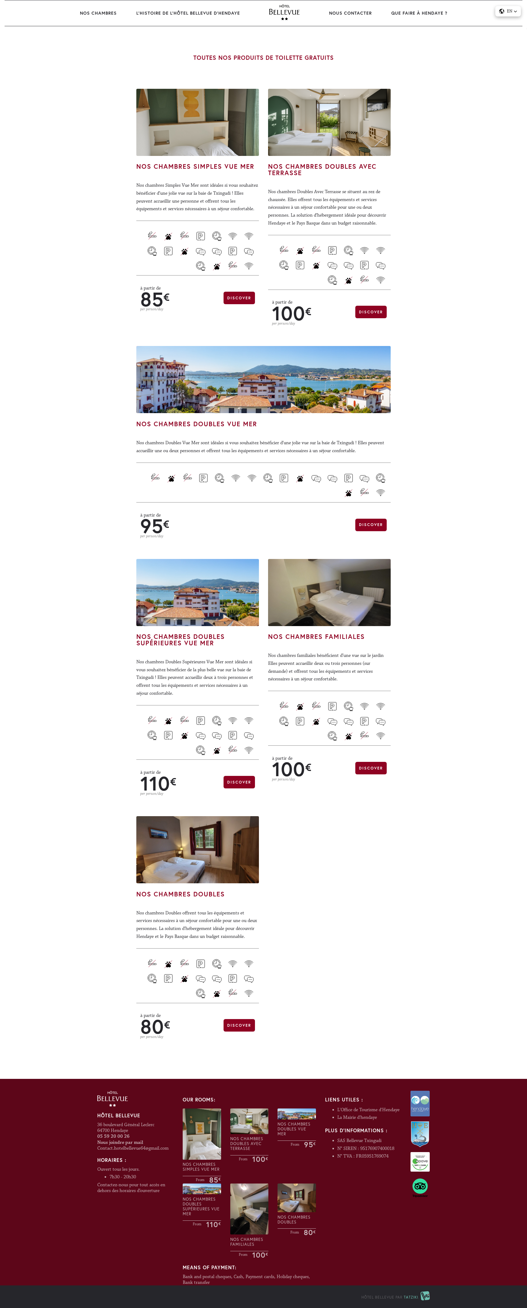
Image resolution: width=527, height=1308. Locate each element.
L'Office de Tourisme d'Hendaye (368, 1110)
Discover (239, 298)
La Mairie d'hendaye (357, 1117)
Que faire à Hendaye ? (419, 13)
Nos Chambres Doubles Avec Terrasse (322, 169)
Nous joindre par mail (120, 1142)
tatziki (411, 1297)
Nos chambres (98, 13)
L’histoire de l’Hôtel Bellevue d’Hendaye (188, 13)
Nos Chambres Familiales (316, 636)
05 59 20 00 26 (113, 1136)
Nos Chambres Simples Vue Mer (195, 166)
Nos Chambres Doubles (180, 894)
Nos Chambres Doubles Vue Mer (196, 424)
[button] (508, 11)
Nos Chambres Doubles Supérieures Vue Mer (180, 639)
